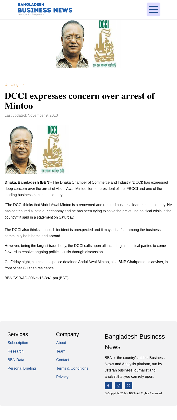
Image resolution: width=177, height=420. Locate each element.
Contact (62, 360)
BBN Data (16, 360)
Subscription (18, 343)
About (61, 343)
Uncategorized (17, 85)
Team (60, 351)
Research (16, 351)
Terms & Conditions (72, 368)
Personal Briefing (22, 368)
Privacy (62, 377)
